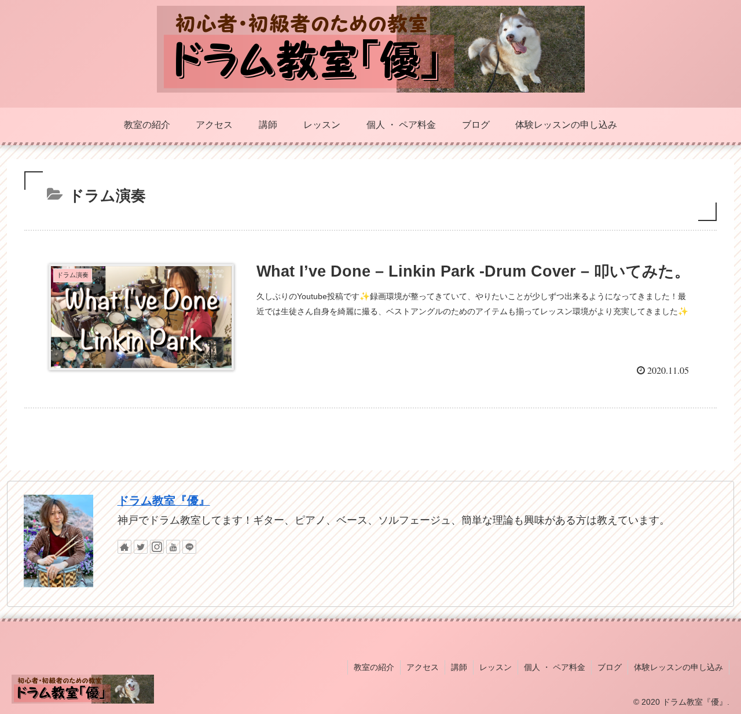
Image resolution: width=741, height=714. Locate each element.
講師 (459, 667)
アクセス (422, 667)
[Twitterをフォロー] (141, 547)
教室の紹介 (374, 667)
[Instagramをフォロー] (157, 547)
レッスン (495, 667)
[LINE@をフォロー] (189, 547)
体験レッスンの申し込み (678, 667)
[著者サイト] (124, 547)
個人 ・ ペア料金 (554, 667)
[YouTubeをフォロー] (173, 547)
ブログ (609, 667)
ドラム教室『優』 (164, 500)
